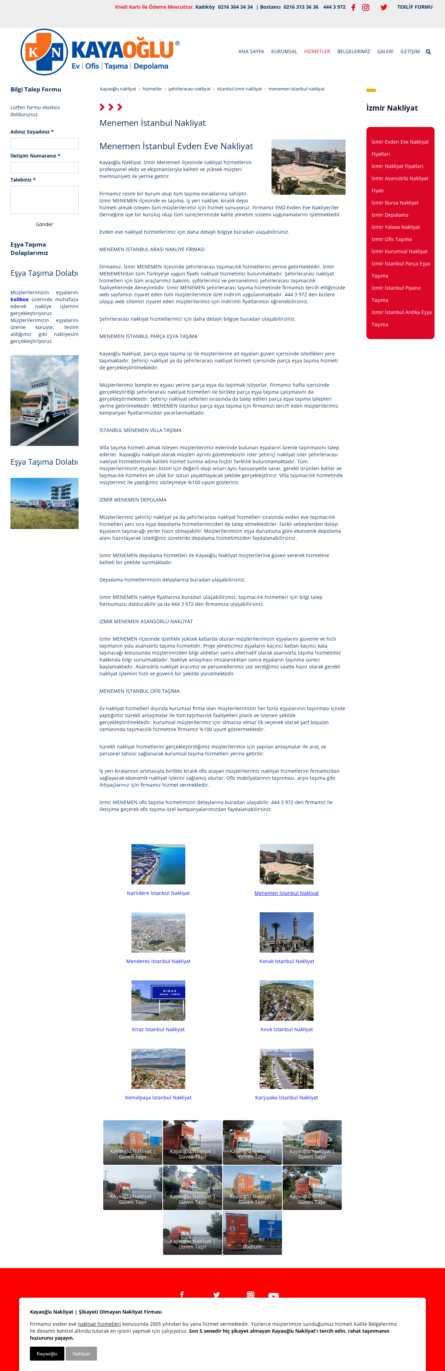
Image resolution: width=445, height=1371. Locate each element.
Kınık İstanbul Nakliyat (287, 1029)
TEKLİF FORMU (415, 6)
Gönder (44, 224)
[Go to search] (429, 51)
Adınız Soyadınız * (32, 131)
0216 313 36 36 (301, 6)
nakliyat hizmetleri (99, 1324)
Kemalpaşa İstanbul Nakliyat (158, 1097)
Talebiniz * (23, 179)
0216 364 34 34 (235, 6)
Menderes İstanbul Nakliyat (158, 961)
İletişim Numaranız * (35, 155)
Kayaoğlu (47, 1353)
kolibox (19, 299)
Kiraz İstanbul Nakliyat (158, 1029)
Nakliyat (81, 1353)
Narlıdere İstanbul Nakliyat (158, 893)
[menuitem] (251, 51)
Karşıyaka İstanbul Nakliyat (286, 1097)
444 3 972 (334, 6)
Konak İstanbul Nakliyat (286, 961)
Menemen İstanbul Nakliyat (286, 893)
